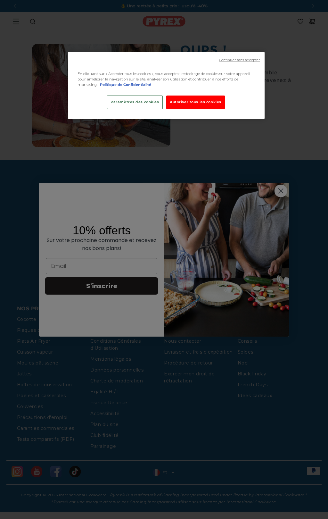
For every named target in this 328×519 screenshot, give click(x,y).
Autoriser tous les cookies (195, 102)
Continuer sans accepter (239, 60)
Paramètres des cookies (135, 102)
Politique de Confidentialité (125, 84)
